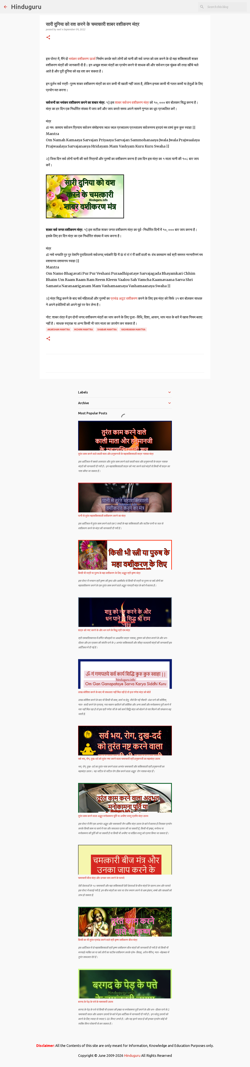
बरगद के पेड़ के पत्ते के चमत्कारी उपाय (95, 1001)
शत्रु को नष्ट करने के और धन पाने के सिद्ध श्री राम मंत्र (104, 630)
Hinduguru (26, 6)
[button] (48, 37)
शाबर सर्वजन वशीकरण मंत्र (132, 102)
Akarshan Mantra (58, 329)
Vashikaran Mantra (133, 329)
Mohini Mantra (83, 329)
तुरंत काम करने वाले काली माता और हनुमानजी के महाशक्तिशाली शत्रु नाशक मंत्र (116, 453)
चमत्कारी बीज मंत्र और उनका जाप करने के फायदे (101, 877)
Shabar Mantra (107, 329)
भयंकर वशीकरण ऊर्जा (82, 58)
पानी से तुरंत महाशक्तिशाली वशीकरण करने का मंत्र (102, 515)
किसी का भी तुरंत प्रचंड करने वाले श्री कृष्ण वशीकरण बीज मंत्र (107, 939)
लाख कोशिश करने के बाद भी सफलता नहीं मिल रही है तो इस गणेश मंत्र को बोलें (114, 692)
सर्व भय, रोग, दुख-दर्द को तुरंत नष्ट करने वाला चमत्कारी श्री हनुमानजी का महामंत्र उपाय (119, 758)
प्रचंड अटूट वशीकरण (124, 298)
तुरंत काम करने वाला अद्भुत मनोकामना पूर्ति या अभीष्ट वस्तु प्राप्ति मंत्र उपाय (113, 816)
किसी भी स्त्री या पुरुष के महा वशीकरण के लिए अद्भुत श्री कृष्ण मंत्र (109, 573)
